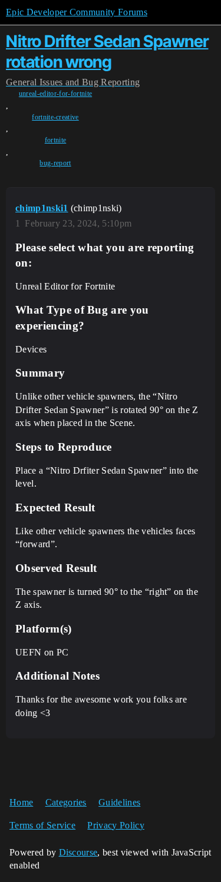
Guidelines (119, 802)
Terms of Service (42, 825)
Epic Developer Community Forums (76, 12)
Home (21, 802)
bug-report (55, 163)
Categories (66, 802)
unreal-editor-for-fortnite (55, 93)
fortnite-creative (55, 117)
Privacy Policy (115, 825)
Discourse (78, 852)
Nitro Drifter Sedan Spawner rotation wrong (107, 51)
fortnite (56, 140)
